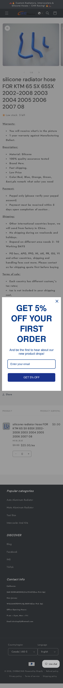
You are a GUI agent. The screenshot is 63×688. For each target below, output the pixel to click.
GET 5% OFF (32, 377)
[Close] (57, 301)
